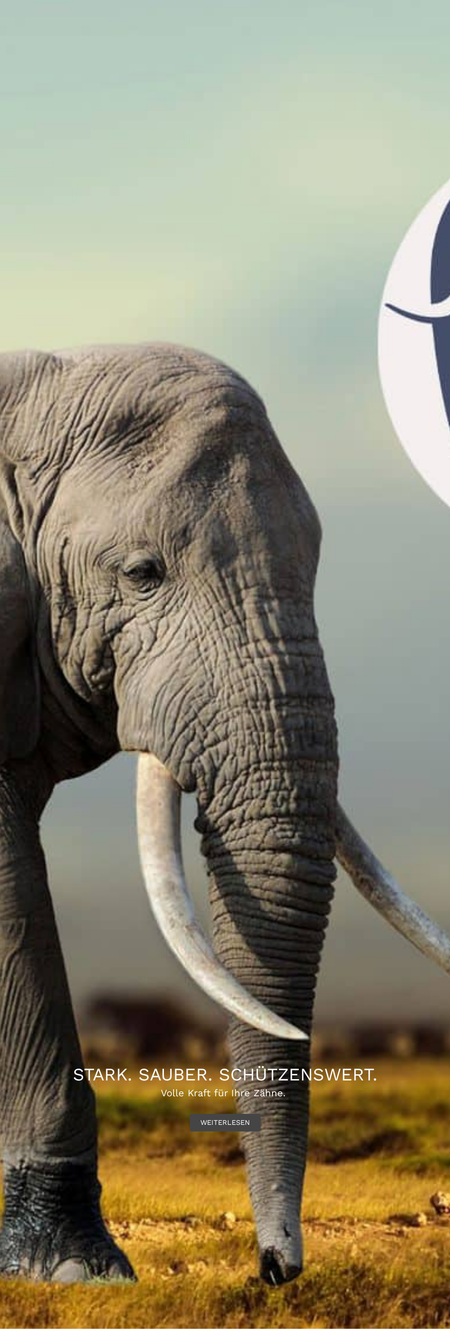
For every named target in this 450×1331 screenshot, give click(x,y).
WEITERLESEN (225, 1122)
